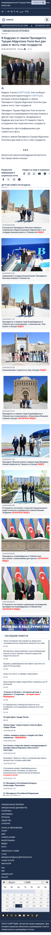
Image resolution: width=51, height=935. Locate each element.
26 (21, 906)
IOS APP (4, 877)
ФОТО (3, 847)
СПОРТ (4, 831)
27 (27, 906)
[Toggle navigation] (46, 19)
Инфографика (8, 840)
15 (41, 899)
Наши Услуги (7, 860)
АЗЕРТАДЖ (23, 92)
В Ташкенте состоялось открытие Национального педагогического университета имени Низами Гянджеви (24, 510)
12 (21, 899)
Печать (20, 49)
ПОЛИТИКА (6, 811)
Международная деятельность (16, 857)
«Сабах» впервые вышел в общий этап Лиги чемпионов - (23, 736)
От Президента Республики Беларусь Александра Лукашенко (20, 784)
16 (48, 899)
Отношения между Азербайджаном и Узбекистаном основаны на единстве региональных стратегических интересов (21, 771)
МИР (3, 834)
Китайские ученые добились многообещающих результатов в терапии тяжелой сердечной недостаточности (24, 653)
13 (27, 899)
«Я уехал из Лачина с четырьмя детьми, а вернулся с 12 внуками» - (22, 694)
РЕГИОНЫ (5, 817)
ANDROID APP (7, 874)
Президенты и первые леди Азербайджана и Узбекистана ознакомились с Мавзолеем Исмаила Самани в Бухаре (25, 416)
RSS (3, 871)
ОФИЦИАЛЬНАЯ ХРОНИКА (15, 31)
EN (8, 11)
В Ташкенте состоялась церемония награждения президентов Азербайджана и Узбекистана (24, 606)
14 (34, 899)
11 (14, 899)
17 (7, 902)
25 (14, 906)
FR (14, 11)
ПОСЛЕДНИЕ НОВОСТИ (16, 636)
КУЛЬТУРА (5, 823)
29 (41, 906)
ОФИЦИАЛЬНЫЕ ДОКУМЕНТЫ (14, 808)
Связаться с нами (10, 851)
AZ (2, 11)
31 (7, 909)
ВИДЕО (4, 843)
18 (14, 902)
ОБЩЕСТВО (6, 820)
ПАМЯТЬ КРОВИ (8, 837)
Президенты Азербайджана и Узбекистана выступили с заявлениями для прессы (25, 558)
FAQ (3, 868)
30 (48, 906)
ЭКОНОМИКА (7, 814)
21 (34, 902)
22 (41, 902)
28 (34, 906)
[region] (26, 718)
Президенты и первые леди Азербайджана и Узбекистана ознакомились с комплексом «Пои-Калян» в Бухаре (24, 324)
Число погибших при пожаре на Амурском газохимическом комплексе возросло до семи (24, 642)
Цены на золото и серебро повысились (20, 674)
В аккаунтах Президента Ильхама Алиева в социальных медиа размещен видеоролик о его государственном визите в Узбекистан (24, 229)
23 (48, 902)
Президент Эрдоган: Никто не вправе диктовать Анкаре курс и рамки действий (24, 759)
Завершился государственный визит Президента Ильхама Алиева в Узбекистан (24, 277)
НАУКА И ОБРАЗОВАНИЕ (11, 828)
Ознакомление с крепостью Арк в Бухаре (24, 370)
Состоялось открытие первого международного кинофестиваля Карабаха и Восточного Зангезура (25, 747)
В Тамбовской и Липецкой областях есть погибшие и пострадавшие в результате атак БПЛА (23, 706)
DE (12, 11)
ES (17, 11)
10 (7, 899)
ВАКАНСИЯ (6, 864)
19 (21, 902)
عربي (21, 11)
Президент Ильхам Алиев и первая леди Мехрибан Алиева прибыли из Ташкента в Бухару (25, 463)
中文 (27, 11)
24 (7, 906)
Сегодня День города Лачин (15, 717)
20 (27, 902)
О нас (4, 854)
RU (5, 11)
